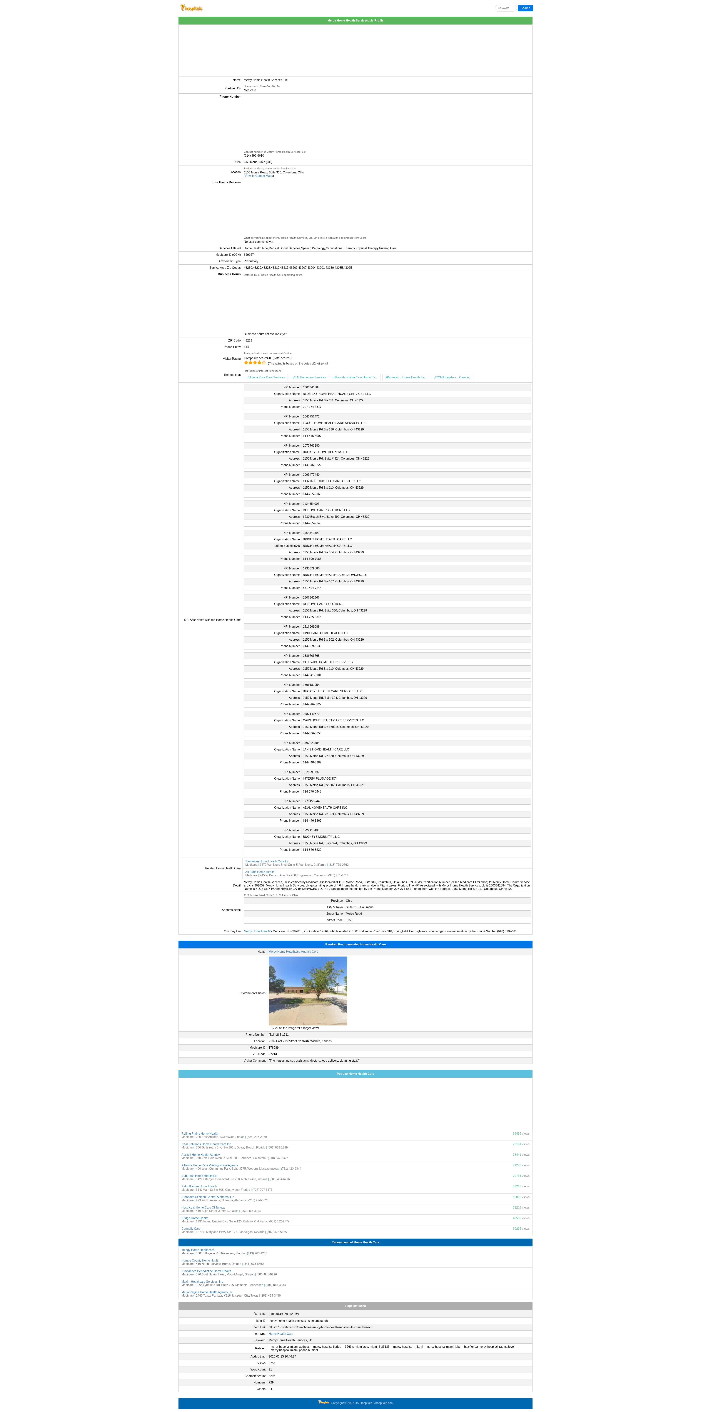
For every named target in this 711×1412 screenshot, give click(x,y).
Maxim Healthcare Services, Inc (202, 1281)
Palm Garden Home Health (199, 1186)
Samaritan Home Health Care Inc (267, 861)
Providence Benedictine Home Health (206, 1271)
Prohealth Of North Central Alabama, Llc (207, 1197)
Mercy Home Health (257, 931)
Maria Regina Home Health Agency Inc (207, 1292)
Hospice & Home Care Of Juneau (203, 1207)
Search (525, 8)
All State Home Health (260, 872)
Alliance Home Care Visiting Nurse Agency (209, 1165)
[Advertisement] (290, 51)
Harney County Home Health (200, 1260)
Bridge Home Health (194, 1218)
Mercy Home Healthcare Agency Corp (293, 951)
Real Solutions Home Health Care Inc (206, 1144)
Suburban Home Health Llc (199, 1175)
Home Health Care (281, 1333)
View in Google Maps (259, 175)
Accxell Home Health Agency (200, 1154)
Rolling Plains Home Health (199, 1133)
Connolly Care (191, 1228)
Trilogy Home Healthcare (197, 1250)
